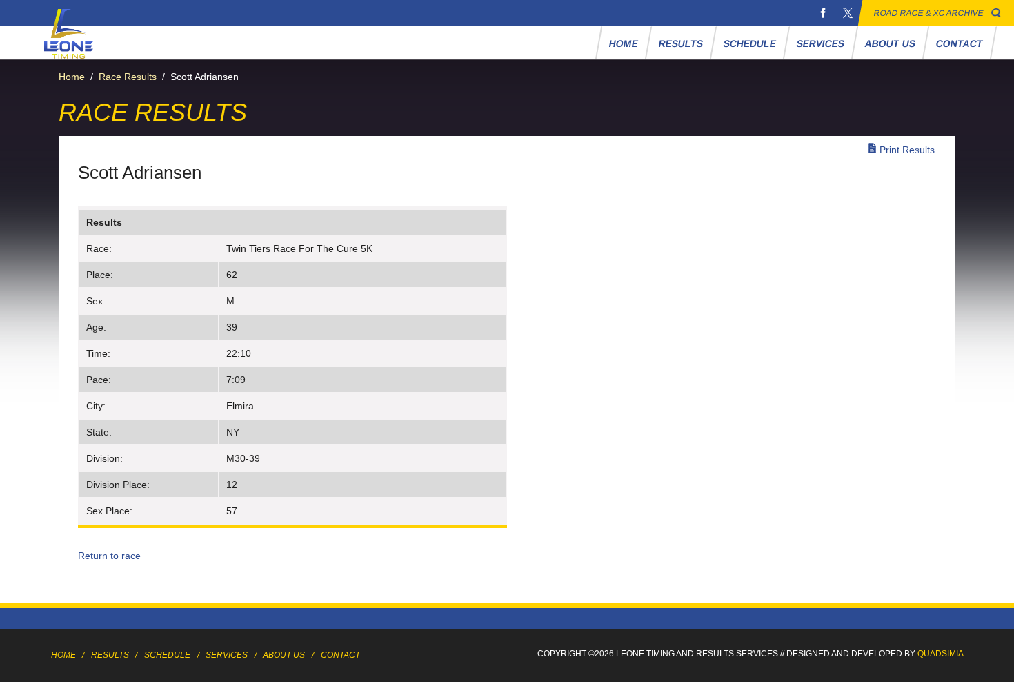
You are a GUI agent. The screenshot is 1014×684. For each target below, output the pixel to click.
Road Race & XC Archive (928, 13)
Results (680, 43)
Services (820, 43)
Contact (959, 43)
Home (623, 43)
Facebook (822, 13)
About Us (890, 43)
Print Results (907, 149)
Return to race (109, 555)
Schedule (749, 43)
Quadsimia (940, 653)
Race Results (128, 76)
